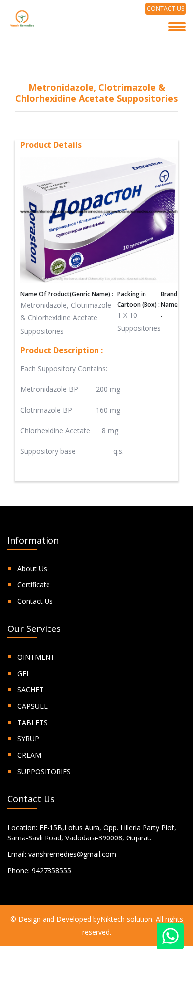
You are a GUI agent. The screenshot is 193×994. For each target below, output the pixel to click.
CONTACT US (165, 8)
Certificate (33, 584)
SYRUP (28, 738)
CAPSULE (32, 706)
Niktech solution (126, 919)
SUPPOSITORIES (44, 771)
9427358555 (51, 870)
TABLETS (32, 722)
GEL (23, 673)
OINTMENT (36, 657)
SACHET (30, 689)
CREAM (29, 755)
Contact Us (35, 601)
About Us (32, 568)
